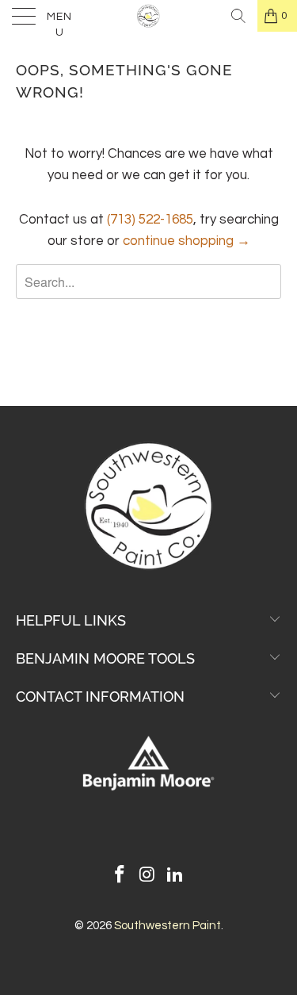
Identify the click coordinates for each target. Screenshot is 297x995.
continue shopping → (186, 241)
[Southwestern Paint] (148, 16)
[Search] (238, 16)
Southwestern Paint (167, 926)
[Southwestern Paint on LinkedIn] (175, 876)
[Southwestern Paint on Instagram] (148, 876)
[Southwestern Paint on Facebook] (120, 876)
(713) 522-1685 (150, 219)
